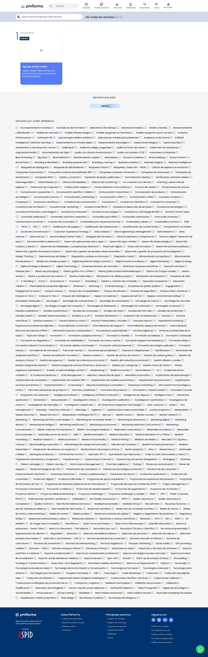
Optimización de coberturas (124, 454)
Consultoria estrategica (170, 207)
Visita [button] (157, 7)
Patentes (185, 459)
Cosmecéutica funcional (29, 221)
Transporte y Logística (86, 583)
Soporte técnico (93, 558)
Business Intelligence (180, 162)
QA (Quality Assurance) (102, 498)
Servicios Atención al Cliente (145, 538)
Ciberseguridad (24, 182)
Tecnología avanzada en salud (32, 568)
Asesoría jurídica (172, 142)
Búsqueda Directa (98, 167)
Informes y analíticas (83, 390)
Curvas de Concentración (34, 231)
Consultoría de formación (30, 207)
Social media (163, 543)
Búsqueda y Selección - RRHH (130, 167)
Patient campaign (30, 464)
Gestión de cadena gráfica (158, 355)
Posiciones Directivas (62, 474)
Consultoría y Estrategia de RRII (141, 211)
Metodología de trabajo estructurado (85, 444)
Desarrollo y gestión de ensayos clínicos (38, 251)
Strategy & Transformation (31, 563)
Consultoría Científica (132, 202)
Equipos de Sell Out (131, 296)
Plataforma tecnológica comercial (122, 469)
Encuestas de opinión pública (144, 286)
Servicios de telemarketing (80, 543)
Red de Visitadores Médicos (31, 508)
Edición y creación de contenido (119, 281)
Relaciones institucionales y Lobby (47, 518)
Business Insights (153, 162)
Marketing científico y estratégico (51, 419)
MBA (75, 434)
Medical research (43, 439)
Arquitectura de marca (156, 137)
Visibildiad (84, 593)
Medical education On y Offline (152, 434)
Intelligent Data (162, 395)
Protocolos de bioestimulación (93, 489)
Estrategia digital (29, 306)
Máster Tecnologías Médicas (93, 429)
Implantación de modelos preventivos (112, 380)
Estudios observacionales (52, 315)
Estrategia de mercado (177, 301)
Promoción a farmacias (29, 489)
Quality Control (42, 503)
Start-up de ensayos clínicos (152, 558)
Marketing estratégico (41, 424)
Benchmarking (24, 157)
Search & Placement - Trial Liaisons (68, 528)
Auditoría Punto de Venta (130, 147)
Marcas (106, 414)
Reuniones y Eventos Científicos (117, 518)
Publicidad (78, 498)
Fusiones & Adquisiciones (135, 350)
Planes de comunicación (159, 464)
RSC (167, 518)
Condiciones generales (162, 638)
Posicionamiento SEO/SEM (30, 474)
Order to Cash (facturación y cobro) (165, 454)
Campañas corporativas (29, 172)
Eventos (165, 315)
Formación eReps (178, 340)
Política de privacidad (161, 642)
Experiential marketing (170, 320)
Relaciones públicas (83, 518)
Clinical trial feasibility (74, 182)
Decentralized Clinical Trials (65, 236)
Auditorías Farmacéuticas (164, 147)
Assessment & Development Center (36, 147)
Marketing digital (160, 419)
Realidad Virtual (131, 503)
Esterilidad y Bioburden (28, 301)
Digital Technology (66, 266)
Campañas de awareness (155, 172)
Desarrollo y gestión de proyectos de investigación (153, 251)
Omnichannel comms (71, 454)
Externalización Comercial (73, 325)
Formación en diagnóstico (34, 340)
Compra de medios (145, 187)
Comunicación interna (46, 197)
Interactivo (39, 400)
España (105, 106)
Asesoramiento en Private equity (74, 142)
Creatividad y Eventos (167, 221)
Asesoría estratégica (145, 142)
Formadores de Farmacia (43, 350)
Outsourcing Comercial (98, 459)
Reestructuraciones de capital (111, 513)
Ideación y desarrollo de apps (103, 375)
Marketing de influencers (131, 419)
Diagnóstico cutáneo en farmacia (90, 256)
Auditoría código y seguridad (95, 147)
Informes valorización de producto (47, 390)
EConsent (74, 281)
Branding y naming (102, 162)
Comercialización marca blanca (112, 187)
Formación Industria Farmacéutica (35, 345)
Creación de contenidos (61, 221)
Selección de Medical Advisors (100, 533)
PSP (163, 494)
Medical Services (67, 439)
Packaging (168, 459)
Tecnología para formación (45, 573)
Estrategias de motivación (135, 306)
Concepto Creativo (169, 197)
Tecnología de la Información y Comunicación (80, 568)
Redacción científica (99, 508)
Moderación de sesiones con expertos (54, 449)
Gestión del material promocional (129, 360)
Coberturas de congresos (44, 187)
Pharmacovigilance (117, 464)
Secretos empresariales (174, 528)
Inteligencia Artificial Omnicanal (99, 395)
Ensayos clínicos (54, 291)
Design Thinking (24, 256)
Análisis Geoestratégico (78, 132)
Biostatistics (111, 157)
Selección (72, 533)
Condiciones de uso (160, 630)
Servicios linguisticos (111, 543)
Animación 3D (44, 137)
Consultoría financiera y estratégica (36, 211)
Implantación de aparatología (172, 375)
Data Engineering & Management (132, 231)
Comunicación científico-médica (74, 192)
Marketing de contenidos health (94, 419)
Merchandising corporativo (44, 444)
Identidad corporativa (137, 375)
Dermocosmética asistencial (43, 241)
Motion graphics (134, 449)
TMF (96, 573)
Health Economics (120, 370)
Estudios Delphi (24, 315)
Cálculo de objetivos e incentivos (170, 167)
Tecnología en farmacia (124, 568)
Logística (96, 409)
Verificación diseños (121, 588)
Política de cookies (160, 626)
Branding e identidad (46, 162)
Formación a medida (117, 335)
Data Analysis (101, 231)
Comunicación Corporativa (113, 192)
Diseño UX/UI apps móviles (161, 271)
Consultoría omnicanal (73, 211)
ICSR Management (71, 375)
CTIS (45, 226)
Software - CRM (38, 548)
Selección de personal (134, 533)
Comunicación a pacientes (35, 192)
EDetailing (90, 281)
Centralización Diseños (137, 177)
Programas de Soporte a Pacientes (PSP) (134, 484)
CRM (186, 221)
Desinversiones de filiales (52, 256)
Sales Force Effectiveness (129, 523)
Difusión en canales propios (51, 261)
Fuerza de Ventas (72, 350)
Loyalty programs (159, 409)
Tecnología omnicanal (155, 568)
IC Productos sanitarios (43, 375)
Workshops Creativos (91, 597)
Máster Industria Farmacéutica (54, 429)
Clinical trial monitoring (104, 182)
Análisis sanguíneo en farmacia (113, 132)
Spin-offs (112, 558)
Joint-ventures (155, 404)
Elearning (94, 286)
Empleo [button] (87, 7)
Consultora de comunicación (80, 202)
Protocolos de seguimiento (130, 489)
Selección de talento (163, 533)
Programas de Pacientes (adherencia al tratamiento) (75, 484)
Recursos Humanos (175, 503)
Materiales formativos (159, 429)
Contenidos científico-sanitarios (68, 216)
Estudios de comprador (85, 310)
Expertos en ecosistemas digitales (34, 325)
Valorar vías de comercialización (86, 588)
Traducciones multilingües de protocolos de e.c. (42, 583)
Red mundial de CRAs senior (67, 508)
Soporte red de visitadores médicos (58, 558)
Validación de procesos (148, 583)
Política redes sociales (161, 634)
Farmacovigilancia (143, 330)
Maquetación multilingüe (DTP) (79, 414)
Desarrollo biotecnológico (156, 241)
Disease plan (23, 271)
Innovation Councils (181, 390)
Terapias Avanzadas (77, 573)
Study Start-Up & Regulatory (67, 563)
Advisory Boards (158, 127)
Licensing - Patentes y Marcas (53, 409)
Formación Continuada (178, 335)
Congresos (22, 202)
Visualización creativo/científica (38, 597)
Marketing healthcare (72, 424)
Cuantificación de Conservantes (140, 226)
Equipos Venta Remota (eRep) (164, 296)
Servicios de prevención (47, 543)
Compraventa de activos (175, 187)
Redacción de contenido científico (135, 508)
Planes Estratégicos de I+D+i (45, 469)
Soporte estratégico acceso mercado (144, 553)
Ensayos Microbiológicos (75, 296)
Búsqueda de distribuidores (68, 167)
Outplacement (71, 459)
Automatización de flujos (55, 152)
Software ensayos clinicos (66, 548)
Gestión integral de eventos (31, 365)
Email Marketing (114, 286)
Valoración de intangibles (49, 588)
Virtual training (65, 593)
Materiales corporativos (127, 429)
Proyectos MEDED (26, 494)
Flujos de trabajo (36, 335)
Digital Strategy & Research (35, 266)
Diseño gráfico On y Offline (78, 271)
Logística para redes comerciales (125, 409)
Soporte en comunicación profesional (97, 553)
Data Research (165, 231)
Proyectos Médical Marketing (57, 494)
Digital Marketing (159, 261)
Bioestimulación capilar (86, 157)
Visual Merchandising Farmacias (174, 593)
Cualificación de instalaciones (101, 226)
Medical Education (119, 434)
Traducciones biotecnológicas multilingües (81, 578)
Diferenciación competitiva (154, 256)
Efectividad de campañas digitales (49, 286)
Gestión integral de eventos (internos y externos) (79, 365)
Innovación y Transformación (149, 390)
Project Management (174, 484)
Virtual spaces (44, 593)
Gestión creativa (92, 355)
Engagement (172, 286)
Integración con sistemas (34, 395)
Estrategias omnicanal (168, 306)
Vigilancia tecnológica (175, 588)
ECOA (41, 281)
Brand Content (178, 157)
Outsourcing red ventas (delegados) (136, 459)
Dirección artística (174, 266)
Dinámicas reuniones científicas (140, 266)
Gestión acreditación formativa (59, 355)
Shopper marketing (139, 543)
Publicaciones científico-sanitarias (47, 498)
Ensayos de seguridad (143, 291)
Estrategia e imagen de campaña (63, 306)
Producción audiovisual (152, 474)
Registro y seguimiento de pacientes (153, 513)
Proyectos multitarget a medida (126, 494)
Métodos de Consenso (123, 444)
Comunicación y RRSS (141, 197)
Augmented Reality (26, 152)
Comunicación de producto (150, 192)
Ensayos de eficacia (114, 291)
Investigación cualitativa (115, 400)
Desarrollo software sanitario (172, 246)
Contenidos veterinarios (136, 216)
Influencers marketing (140, 385)
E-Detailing (27, 281)
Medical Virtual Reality (94, 439)
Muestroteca (166, 449)
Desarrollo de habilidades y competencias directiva (69, 246)
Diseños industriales (80, 276)
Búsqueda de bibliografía (35, 167)
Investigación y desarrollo (78, 404)
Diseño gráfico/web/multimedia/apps (119, 271)
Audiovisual (68, 147)
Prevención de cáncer (122, 474)
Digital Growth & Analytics (130, 261)
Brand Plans (22, 162)
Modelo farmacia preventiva (158, 444)
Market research (168, 414)
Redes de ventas (58, 513)
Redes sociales (81, 513)
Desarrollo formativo (139, 246)
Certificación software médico (172, 177)
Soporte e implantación (57, 553)
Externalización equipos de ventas (146, 325)
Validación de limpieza (117, 583)
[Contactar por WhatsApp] (200, 649)
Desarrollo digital (112, 246)
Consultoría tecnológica (105, 211)
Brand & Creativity (133, 157)
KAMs (172, 404)
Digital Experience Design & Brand (91, 261)
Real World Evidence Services (72, 503)
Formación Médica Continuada (77, 345)
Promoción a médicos (59, 489)
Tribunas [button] (117, 7)
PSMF (152, 494)
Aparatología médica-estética (75, 137)
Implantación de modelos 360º (69, 380)
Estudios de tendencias (170, 310)
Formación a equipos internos (84, 335)
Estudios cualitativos (27, 310)
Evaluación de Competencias (140, 315)
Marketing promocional (103, 424)
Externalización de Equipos (107, 325)
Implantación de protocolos (154, 380)
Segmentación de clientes (30, 533)
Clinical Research (47, 182)
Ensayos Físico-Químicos (173, 291)
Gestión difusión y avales (167, 360)
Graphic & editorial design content (65, 370)
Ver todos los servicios (103, 17)
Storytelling (180, 558)
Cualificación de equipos (66, 226)
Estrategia (51, 301)
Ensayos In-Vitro (25, 296)
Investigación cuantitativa (149, 400)
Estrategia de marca (146, 301)
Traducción (152, 573)
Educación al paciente (155, 281)
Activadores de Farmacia (70, 127)
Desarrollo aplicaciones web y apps (84, 241)
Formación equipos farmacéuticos (144, 340)
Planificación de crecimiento (82, 469)
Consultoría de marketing (63, 207)
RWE (177, 518)
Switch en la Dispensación (140, 563)
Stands (126, 558)
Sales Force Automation (96, 523)
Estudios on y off (81, 315)
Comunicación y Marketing (79, 197)
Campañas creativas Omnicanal (117, 172)
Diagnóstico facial (124, 256)
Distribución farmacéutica (150, 276)
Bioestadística (60, 157)
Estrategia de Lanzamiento (114, 301)
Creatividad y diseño (137, 221)
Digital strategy (183, 261)
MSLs (151, 449)
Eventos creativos (43, 320)
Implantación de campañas (31, 380)
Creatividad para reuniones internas (100, 221)
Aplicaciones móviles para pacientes (118, 137)
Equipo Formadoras (105, 296)
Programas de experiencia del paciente (152, 479)
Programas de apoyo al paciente (105, 479)
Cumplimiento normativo (177, 226)
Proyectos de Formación (164, 489)
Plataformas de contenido (161, 469)
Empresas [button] (145, 7)
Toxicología (109, 573)
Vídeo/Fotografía (147, 588)
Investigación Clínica (84, 400)
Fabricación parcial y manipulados (71, 330)
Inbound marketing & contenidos (104, 385)
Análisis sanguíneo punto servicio (154, 132)
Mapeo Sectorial (25, 414)
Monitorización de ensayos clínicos (100, 449)
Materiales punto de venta (53, 434)
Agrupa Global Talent (34, 66)
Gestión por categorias (125, 365)
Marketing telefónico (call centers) (141, 424)
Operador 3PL (95, 454)
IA (158, 370)
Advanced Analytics (132, 127)
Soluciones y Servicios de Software (158, 548)
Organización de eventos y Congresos (37, 459)
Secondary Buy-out (104, 528)
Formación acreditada (147, 335)
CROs (24, 226)
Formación (56, 335)
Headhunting (97, 370)
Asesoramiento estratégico (113, 142)
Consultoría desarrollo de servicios (132, 207)
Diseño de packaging (46, 271)
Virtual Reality (23, 593)
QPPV (124, 498)
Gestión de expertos (51, 360)
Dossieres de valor (180, 276)
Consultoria (108, 202)
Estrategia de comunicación (78, 301)
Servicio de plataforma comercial (106, 538)
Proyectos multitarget (91, 494)
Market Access (145, 414)
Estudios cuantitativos (55, 310)
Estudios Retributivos (106, 315)
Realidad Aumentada (105, 503)
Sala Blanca (71, 523)
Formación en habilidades (68, 340)
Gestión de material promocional (85, 360)
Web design (67, 597)
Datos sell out (37, 236)
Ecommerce (57, 281)
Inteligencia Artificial (65, 395)
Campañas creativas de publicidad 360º (70, 172)
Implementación (53, 385)
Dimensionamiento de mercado (99, 266)
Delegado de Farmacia (98, 236)
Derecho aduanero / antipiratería (135, 236)
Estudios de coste (113, 310)
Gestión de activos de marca (122, 355)
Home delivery (143, 370)
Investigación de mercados (43, 404)
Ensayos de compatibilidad (83, 291)
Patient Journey (55, 464)
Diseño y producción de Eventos (46, 276)
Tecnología (180, 563)
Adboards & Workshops (103, 127)
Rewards (145, 518)
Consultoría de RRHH (95, 207)
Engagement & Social (27, 291)
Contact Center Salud (177, 211)
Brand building (157, 157)
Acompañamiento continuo (35, 127)
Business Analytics (128, 162)
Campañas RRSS (44, 177)
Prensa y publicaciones (92, 474)
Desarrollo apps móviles (123, 241)
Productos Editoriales (70, 479)
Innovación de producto (113, 390)
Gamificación (162, 350)
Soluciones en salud (122, 548)
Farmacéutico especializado (111, 330)
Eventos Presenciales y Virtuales (109, 320)
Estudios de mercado (140, 310)
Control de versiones (165, 216)
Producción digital (43, 479)
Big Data (42, 157)
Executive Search (142, 320)
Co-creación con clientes (137, 182)
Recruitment (152, 503)
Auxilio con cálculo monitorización (93, 152)
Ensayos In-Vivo (48, 296)
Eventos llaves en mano (72, 320)
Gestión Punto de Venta (156, 365)
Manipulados (181, 409)
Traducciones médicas (166, 578)
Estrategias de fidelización (101, 306)
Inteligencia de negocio (136, 395)
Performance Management (85, 464)
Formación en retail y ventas (104, 340)
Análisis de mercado (47, 132)
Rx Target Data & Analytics (45, 523)
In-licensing (74, 385)
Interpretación (59, 400)
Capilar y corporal (69, 177)
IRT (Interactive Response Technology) (120, 404)
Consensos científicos (46, 202)
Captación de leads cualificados (102, 177)
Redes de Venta (169, 508)
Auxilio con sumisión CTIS (130, 152)
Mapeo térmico (48, 414)
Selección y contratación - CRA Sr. (63, 538)
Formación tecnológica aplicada (155, 345)
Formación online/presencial (115, 345)
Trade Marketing (130, 573)
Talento (164, 563)
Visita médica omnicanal (108, 593)
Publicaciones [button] (102, 7)
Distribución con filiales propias (113, 276)
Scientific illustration (160, 523)
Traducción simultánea (39, 578)
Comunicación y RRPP (112, 197)
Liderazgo (80, 409)
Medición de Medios (145, 439)
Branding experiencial (75, 162)
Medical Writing (119, 439)
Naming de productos (41, 454)
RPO (157, 518)
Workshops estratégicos (122, 597)
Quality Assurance (143, 498)
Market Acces (123, 414)
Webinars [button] (131, 7)
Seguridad (55, 533)
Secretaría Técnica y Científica (137, 528)
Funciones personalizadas (102, 350)
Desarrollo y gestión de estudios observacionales (92, 251)
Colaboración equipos (76, 187)
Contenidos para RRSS (104, 216)
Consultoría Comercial (163, 202)
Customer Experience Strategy (71, 231)
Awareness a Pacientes (162, 152)
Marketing (21, 419)
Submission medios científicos (104, 563)
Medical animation (94, 434)
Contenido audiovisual (33, 216)
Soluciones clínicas (96, 548)
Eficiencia (78, 286)
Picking (137, 464)
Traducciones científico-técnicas (129, 578)
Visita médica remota (139, 593)
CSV (35, 226)
